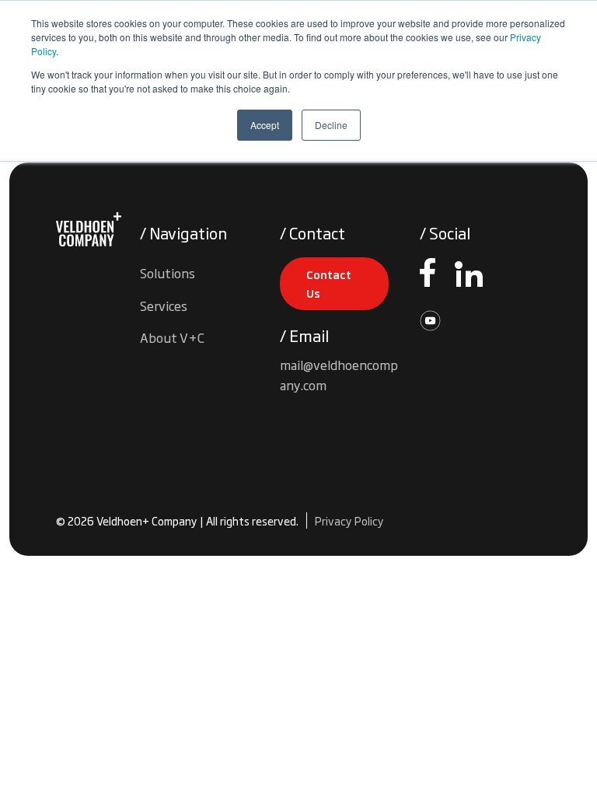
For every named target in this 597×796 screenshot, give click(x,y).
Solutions (167, 273)
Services (163, 305)
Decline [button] (331, 124)
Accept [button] (264, 124)
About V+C (172, 337)
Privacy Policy (349, 520)
